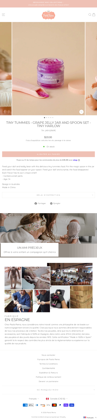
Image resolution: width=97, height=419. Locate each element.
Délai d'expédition (48, 195)
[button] (90, 417)
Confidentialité (48, 368)
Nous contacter (48, 355)
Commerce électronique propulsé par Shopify (48, 417)
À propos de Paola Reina (48, 359)
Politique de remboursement (48, 377)
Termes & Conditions (48, 364)
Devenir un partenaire (48, 381)
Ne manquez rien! (48, 390)
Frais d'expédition (33, 140)
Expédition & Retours (48, 373)
